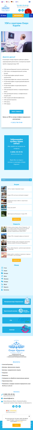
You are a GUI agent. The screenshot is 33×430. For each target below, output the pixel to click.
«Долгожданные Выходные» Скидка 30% (17, 213)
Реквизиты (5, 375)
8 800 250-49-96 (9, 394)
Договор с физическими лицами (11, 367)
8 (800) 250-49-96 (16, 152)
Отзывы (5, 281)
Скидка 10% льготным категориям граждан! (17, 195)
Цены (5, 276)
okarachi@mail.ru (8, 398)
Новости (5, 287)
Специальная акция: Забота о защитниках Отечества (17, 201)
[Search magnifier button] (30, 179)
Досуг (5, 284)
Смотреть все (16, 219)
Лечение (5, 279)
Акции (5, 270)
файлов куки (19, 421)
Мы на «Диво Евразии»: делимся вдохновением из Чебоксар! (18, 248)
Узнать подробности (8, 10)
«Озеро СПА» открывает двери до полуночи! (18, 236)
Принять (16, 425)
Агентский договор (7, 364)
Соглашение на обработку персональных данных (15, 378)
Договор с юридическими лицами (11, 370)
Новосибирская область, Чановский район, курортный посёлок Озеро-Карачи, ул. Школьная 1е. (17, 402)
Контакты (6, 290)
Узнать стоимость (16, 111)
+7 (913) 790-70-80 (16, 122)
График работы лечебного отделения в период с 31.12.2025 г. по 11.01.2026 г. (19, 254)
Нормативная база (7, 381)
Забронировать (18, 15)
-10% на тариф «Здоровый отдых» (15, 189)
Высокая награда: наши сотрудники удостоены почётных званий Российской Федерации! (18, 242)
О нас (5, 268)
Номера (5, 273)
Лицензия (5, 372)
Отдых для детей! (11, 207)
